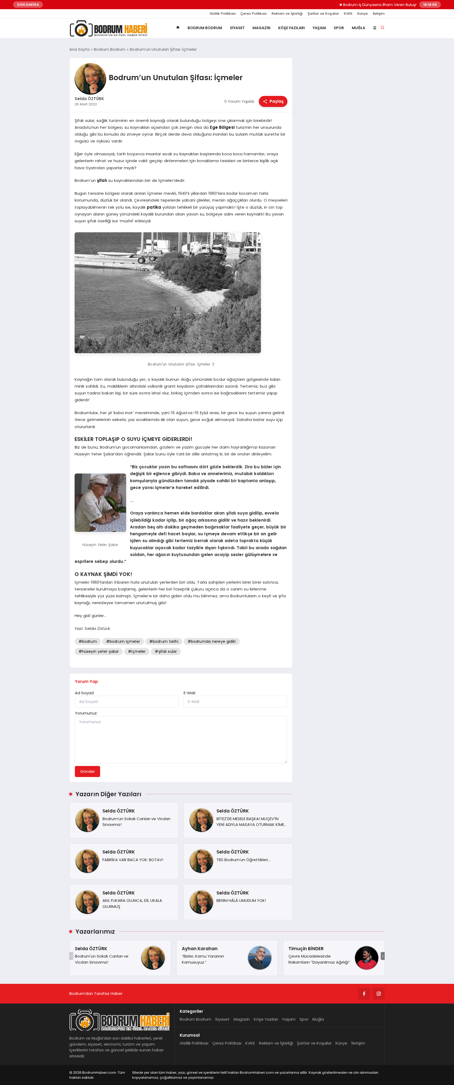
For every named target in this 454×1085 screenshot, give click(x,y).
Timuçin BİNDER (306, 948)
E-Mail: (190, 693)
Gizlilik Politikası (223, 13)
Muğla (358, 27)
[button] (383, 956)
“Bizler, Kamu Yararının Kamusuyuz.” (203, 959)
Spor (339, 27)
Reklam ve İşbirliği (287, 13)
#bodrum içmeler (123, 641)
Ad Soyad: (84, 693)
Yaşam (319, 27)
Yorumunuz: (86, 713)
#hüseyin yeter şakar (99, 651)
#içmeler (137, 651)
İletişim (379, 13)
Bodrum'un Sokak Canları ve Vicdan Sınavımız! (101, 959)
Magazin (261, 27)
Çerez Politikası (253, 13)
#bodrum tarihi (163, 641)
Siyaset (237, 27)
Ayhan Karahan (200, 948)
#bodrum (88, 641)
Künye (362, 13)
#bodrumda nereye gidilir (212, 641)
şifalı (102, 180)
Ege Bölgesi (222, 127)
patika (154, 207)
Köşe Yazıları (291, 27)
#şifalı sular (166, 651)
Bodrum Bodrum (205, 27)
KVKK (348, 13)
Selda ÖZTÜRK (91, 948)
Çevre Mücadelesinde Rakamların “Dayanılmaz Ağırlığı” (319, 959)
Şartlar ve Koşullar (323, 13)
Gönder (87, 771)
